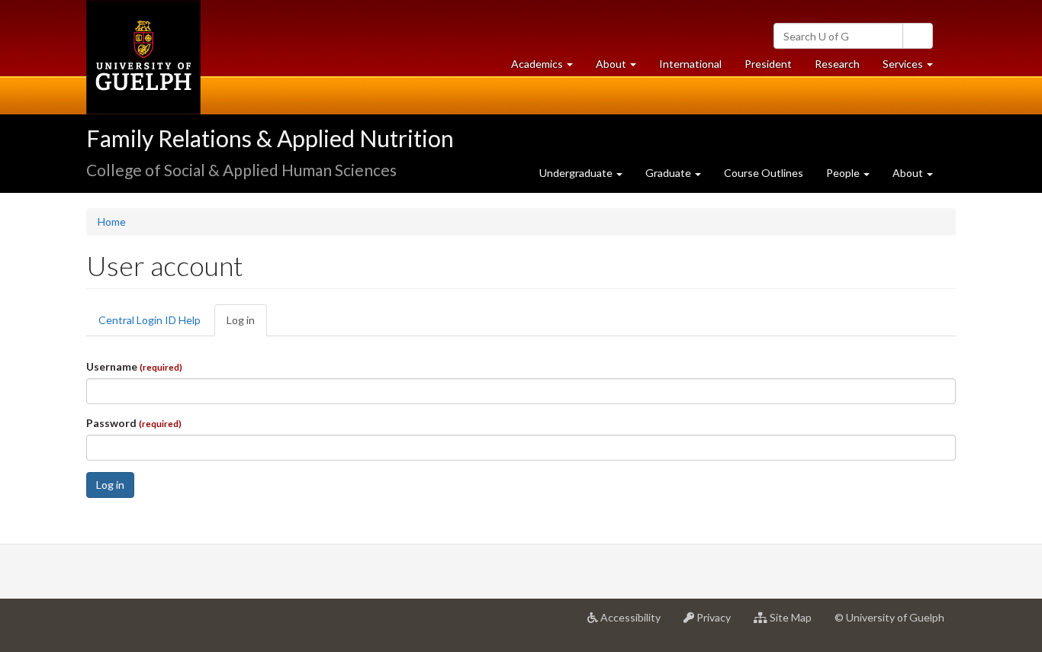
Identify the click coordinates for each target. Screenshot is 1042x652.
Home (112, 221)
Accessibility (635, 623)
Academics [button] (547, 67)
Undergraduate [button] (577, 172)
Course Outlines (763, 172)
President (768, 63)
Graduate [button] (669, 172)
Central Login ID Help (149, 319)
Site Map (795, 623)
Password (134, 422)
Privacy (718, 623)
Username (134, 366)
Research (843, 67)
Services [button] (913, 67)
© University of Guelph (889, 617)
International (690, 63)
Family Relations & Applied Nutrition (270, 138)
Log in (247, 324)
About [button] (622, 67)
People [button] (844, 172)
